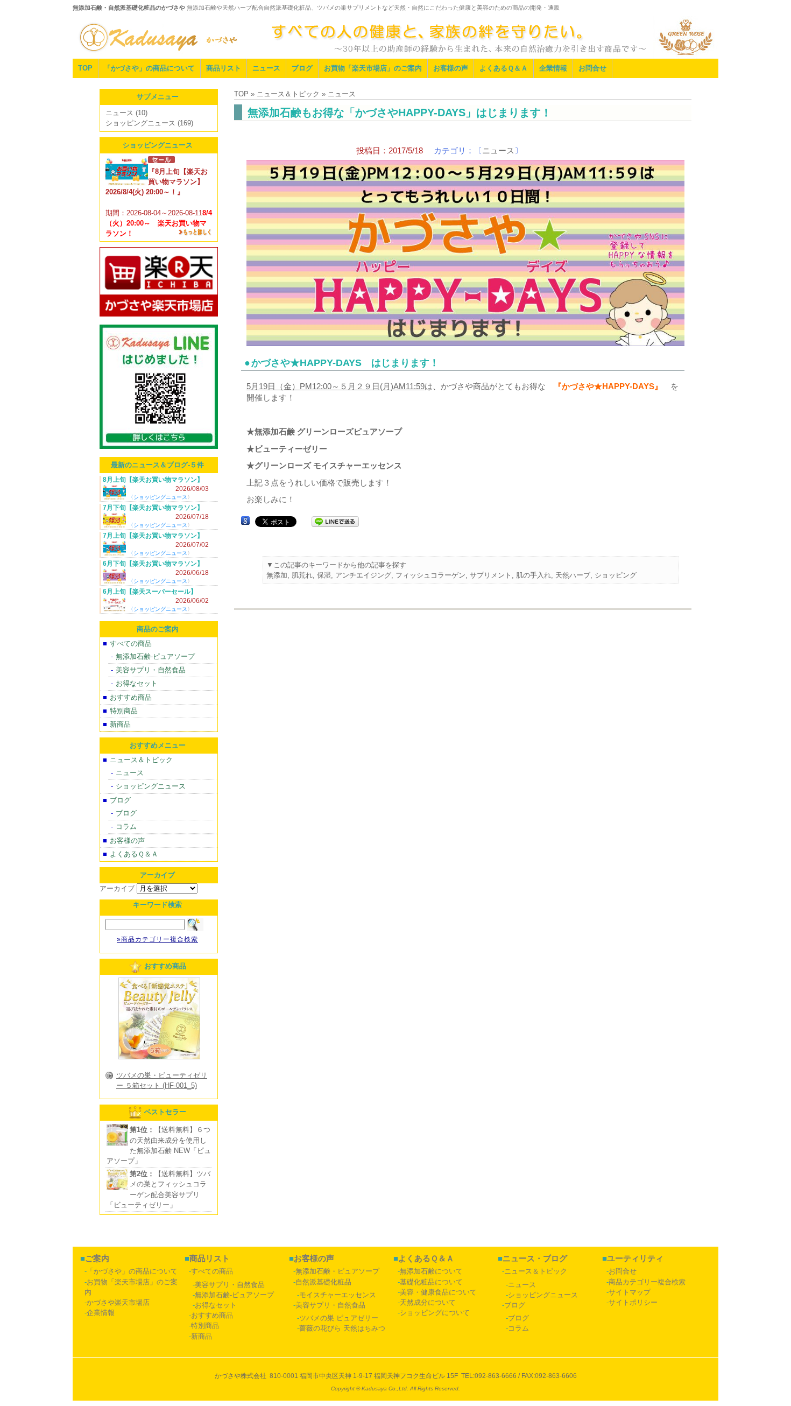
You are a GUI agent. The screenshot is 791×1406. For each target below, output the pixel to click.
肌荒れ (302, 575)
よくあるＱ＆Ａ (503, 68)
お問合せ (592, 68)
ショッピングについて (435, 1313)
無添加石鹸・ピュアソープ (337, 1271)
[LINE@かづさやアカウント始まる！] (159, 452)
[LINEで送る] (335, 521)
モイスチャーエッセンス (337, 1295)
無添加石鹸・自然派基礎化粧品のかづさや (129, 7)
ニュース (266, 68)
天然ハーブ (572, 575)
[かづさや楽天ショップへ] (159, 319)
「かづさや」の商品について (149, 68)
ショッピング (616, 575)
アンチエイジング (363, 575)
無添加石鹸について (431, 1271)
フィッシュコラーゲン (430, 575)
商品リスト (223, 68)
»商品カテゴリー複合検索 (157, 939)
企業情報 (553, 68)
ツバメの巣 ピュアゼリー (338, 1318)
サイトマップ (630, 1292)
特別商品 (124, 711)
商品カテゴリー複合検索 (647, 1282)
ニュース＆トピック (141, 760)
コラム (126, 826)
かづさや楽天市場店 (118, 1302)
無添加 (276, 575)
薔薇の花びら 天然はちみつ (342, 1328)
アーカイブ (117, 888)
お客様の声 (450, 68)
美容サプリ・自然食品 (151, 670)
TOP (85, 68)
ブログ (302, 68)
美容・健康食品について (438, 1292)
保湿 (324, 575)
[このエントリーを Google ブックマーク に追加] (245, 521)
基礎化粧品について (431, 1282)
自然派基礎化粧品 (323, 1282)
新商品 (120, 724)
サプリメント (491, 575)
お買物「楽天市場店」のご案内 (373, 68)
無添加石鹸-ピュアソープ (155, 656)
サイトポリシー (633, 1302)
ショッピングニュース (140, 123)
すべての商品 (131, 643)
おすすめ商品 (131, 697)
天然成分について (428, 1302)
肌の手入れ (533, 575)
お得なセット (137, 683)
